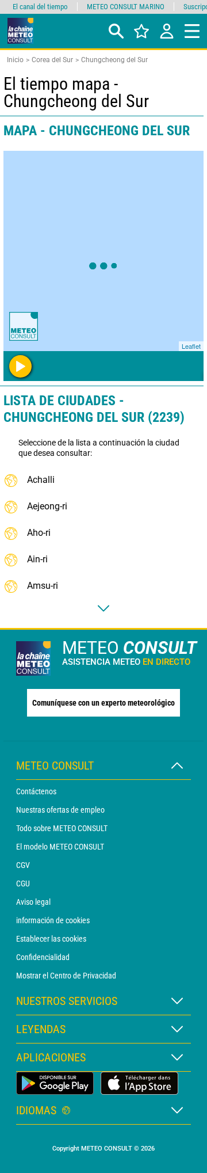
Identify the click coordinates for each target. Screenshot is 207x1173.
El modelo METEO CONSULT (60, 846)
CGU (23, 883)
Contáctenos (36, 791)
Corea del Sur (52, 60)
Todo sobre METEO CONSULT (62, 828)
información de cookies (53, 920)
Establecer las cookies (51, 938)
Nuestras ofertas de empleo (60, 809)
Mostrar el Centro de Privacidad (66, 975)
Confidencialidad (43, 957)
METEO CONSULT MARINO (125, 6)
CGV (23, 865)
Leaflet (191, 346)
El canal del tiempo (40, 6)
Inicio (15, 60)
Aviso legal (33, 902)
